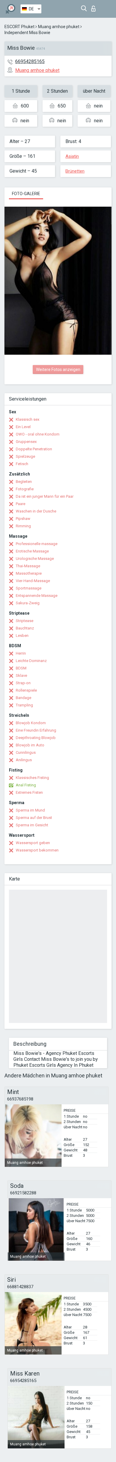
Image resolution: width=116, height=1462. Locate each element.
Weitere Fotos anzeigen (58, 369)
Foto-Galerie (26, 193)
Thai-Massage (28, 566)
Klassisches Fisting (32, 777)
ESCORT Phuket (19, 26)
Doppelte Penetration (34, 449)
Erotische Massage (32, 551)
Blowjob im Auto (30, 745)
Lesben (22, 635)
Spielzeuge (25, 456)
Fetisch (22, 464)
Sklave (21, 675)
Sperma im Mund (30, 810)
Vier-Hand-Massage (33, 581)
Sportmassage (28, 588)
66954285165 (30, 61)
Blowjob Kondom (31, 723)
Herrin (21, 653)
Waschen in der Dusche (36, 511)
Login (94, 6)
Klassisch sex (27, 419)
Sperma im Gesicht (32, 825)
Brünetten (74, 171)
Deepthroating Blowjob (36, 737)
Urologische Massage (35, 558)
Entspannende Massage (36, 595)
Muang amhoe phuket (58, 26)
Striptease (24, 620)
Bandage (23, 697)
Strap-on (23, 683)
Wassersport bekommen (37, 850)
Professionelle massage (36, 544)
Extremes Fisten (29, 792)
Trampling (24, 705)
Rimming (23, 526)
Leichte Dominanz (31, 660)
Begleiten (24, 481)
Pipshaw (23, 518)
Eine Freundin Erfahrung (36, 730)
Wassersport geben (33, 843)
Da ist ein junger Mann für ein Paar (44, 496)
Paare (20, 504)
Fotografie (25, 489)
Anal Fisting (26, 785)
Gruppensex (26, 441)
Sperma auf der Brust (34, 817)
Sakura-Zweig (28, 603)
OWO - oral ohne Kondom (37, 434)
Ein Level (23, 427)
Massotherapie (29, 573)
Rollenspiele (26, 690)
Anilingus (24, 760)
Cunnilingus (26, 752)
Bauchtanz (25, 628)
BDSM (21, 668)
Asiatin (72, 156)
